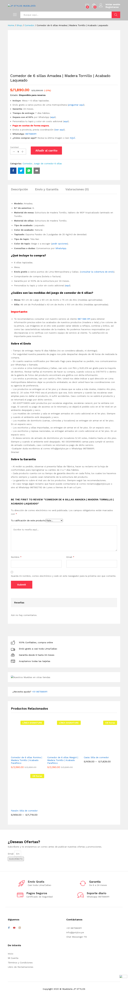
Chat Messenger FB (76, 937)
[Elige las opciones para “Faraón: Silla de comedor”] (22, 805)
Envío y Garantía (46, 189)
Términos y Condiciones (20, 962)
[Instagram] (19, 928)
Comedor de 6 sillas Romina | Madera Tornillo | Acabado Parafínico (26, 760)
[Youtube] (14, 928)
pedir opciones (59, 243)
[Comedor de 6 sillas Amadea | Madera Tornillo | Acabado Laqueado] (13, 171)
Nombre (16, 557)
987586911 (31, 134)
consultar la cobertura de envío (97, 271)
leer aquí (59, 129)
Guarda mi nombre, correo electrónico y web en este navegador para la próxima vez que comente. (63, 576)
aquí (53, 117)
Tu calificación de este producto (28, 520)
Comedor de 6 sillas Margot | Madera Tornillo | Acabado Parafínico (62, 760)
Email (70, 557)
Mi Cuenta (13, 958)
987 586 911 (84, 319)
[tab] (21, 191)
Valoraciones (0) (77, 189)
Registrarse (112, 7)
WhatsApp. (61, 248)
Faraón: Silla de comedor (24, 810)
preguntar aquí (76, 105)
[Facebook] (9, 928)
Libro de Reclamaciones (20, 967)
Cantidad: (14, 147)
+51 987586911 (39, 691)
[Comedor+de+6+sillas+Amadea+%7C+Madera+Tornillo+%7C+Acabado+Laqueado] (21, 171)
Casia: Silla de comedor (96, 757)
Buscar (116, 15)
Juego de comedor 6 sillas (48, 163)
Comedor (27, 163)
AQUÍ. (73, 138)
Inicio (10, 953)
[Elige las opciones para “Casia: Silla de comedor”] (95, 752)
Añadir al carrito (46, 150)
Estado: (14, 95)
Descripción (19, 189)
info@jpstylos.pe (75, 932)
